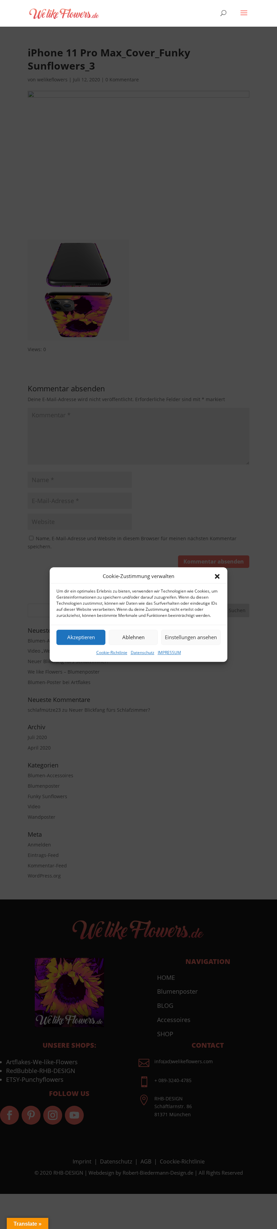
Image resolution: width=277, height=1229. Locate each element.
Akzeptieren (81, 637)
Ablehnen (133, 637)
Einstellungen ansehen (191, 637)
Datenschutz (142, 652)
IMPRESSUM (169, 652)
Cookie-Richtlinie (111, 652)
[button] (217, 576)
